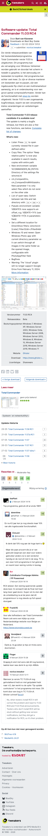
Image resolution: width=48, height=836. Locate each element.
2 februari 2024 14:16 (21, 502)
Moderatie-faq (23, 472)
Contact (6, 772)
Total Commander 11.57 (18, 440)
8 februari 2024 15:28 (19, 657)
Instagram (10, 806)
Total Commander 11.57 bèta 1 (21, 450)
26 (45, 440)
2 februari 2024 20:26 (19, 611)
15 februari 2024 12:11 (19, 675)
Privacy (5, 783)
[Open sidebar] (46, 14)
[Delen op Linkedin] (7, 371)
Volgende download (35, 379)
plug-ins (26, 96)
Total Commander (10, 393)
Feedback (15, 44)
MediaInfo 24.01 (11, 738)
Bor (11, 571)
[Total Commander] (10, 402)
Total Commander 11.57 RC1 (20, 445)
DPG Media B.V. (34, 827)
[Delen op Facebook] (3, 371)
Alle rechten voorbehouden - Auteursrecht (21, 829)
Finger (13, 654)
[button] (3, 3)
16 (44, 456)
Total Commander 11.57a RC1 (21, 434)
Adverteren (7, 768)
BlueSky (9, 798)
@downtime (20, 536)
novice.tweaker (34, 47)
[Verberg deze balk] (45, 9)
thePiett (13, 498)
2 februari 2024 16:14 (19, 581)
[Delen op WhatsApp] (16, 371)
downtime (15, 512)
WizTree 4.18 (10, 734)
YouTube (10, 802)
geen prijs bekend (28, 397)
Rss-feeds (10, 810)
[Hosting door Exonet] (13, 756)
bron (20, 694)
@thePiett (15, 516)
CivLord (15, 533)
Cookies (6, 787)
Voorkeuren (17, 787)
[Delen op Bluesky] (12, 371)
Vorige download (11, 379)
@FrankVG (15, 637)
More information (20, 272)
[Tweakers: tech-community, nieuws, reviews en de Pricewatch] (15, 3)
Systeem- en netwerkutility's (16, 415)
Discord (9, 813)
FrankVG (14, 608)
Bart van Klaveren (24, 38)
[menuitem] (33, 3)
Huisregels (7, 775)
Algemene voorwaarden (13, 779)
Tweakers (6, 827)
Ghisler (26, 353)
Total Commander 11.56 (18, 456)
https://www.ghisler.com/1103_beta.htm (33, 358)
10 (44, 445)
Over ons (16, 772)
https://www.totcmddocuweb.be (17, 627)
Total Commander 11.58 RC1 (20, 429)
